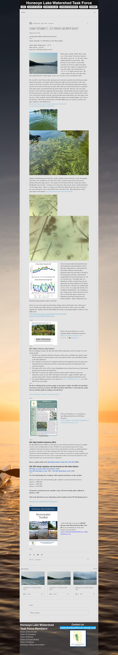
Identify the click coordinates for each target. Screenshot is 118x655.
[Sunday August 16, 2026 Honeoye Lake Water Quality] (33, 578)
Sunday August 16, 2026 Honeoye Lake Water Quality (32, 588)
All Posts (23, 12)
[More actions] (88, 23)
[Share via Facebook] (30, 554)
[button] (94, 12)
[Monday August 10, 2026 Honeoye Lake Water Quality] (85, 578)
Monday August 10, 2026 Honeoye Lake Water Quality (84, 588)
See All (95, 568)
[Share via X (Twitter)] (34, 554)
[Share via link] (42, 554)
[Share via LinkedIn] (38, 554)
